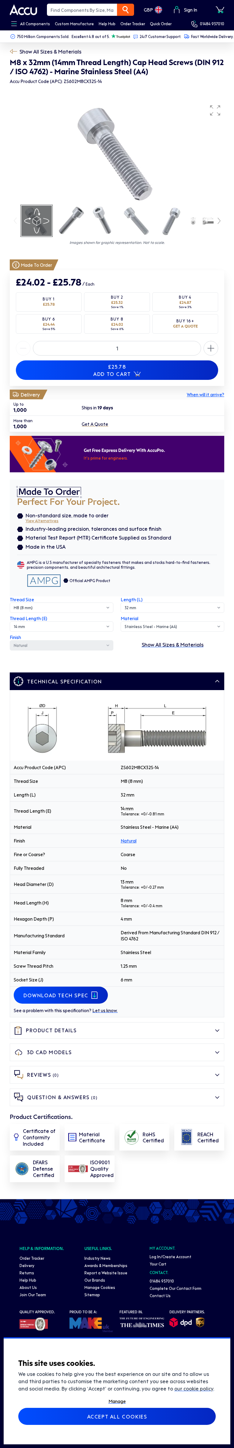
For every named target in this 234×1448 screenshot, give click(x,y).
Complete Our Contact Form (175, 1288)
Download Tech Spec (55, 995)
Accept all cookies (117, 1416)
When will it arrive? (205, 394)
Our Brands (94, 1280)
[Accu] (23, 9)
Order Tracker (32, 1258)
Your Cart (158, 1264)
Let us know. (105, 1010)
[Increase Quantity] (23, 348)
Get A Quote (95, 424)
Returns (27, 1272)
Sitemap (92, 1294)
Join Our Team (33, 1294)
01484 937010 (212, 23)
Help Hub (28, 1280)
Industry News (97, 1258)
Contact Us (160, 1295)
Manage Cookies (99, 1287)
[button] (215, 110)
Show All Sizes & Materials (50, 51)
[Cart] (220, 9)
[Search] (125, 10)
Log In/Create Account (170, 1256)
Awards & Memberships (105, 1265)
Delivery (27, 1265)
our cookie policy (193, 1388)
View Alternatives (42, 520)
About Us (28, 1287)
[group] (117, 152)
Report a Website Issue (105, 1272)
